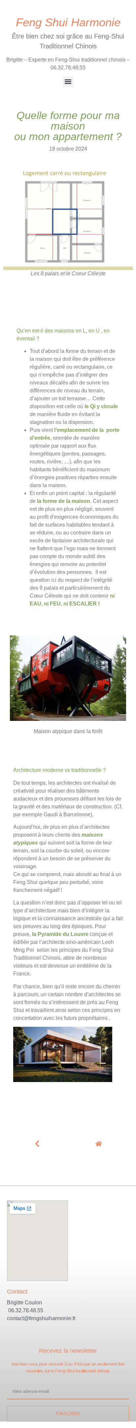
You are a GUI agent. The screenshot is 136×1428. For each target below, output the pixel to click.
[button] (68, 81)
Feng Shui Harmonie (68, 22)
